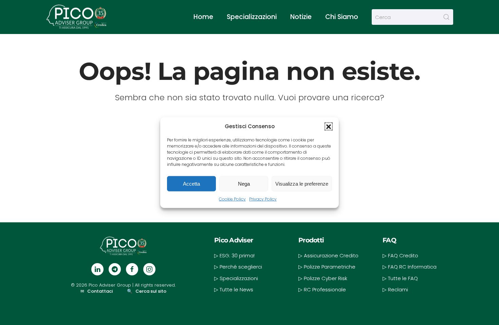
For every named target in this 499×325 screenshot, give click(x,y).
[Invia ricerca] (446, 17)
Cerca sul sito (150, 291)
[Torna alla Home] (76, 17)
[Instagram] (149, 269)
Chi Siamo (341, 16)
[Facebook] (132, 269)
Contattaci (100, 291)
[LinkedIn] (97, 269)
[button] (328, 126)
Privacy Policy (263, 199)
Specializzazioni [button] (252, 16)
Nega (244, 184)
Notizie (301, 16)
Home (203, 16)
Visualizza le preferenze (301, 184)
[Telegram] (115, 269)
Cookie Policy (232, 199)
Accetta (191, 184)
